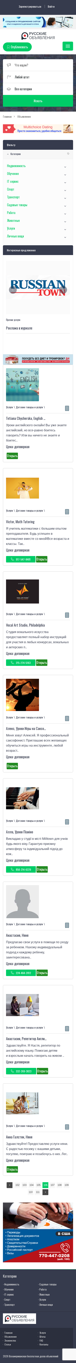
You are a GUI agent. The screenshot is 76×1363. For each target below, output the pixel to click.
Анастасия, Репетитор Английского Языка (34, 1038)
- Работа (42, 1289)
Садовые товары (17, 204)
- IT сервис (8, 1294)
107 (52, 1185)
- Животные (44, 1294)
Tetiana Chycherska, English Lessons (30, 418)
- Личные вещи (45, 1304)
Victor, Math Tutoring (20, 521)
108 (59, 1185)
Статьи (7, 1344)
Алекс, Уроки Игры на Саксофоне (28, 728)
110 (31, 1192)
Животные (13, 220)
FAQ (41, 1340)
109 (67, 1185)
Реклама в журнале (19, 327)
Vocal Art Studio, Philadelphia (25, 625)
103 (24, 1185)
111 (38, 1192)
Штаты (43, 1336)
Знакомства (10, 1340)
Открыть (12, 455)
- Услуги (42, 1299)
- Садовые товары (47, 1284)
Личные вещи (15, 236)
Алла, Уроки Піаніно (19, 831)
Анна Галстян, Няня (19, 1136)
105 (38, 1185)
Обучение (13, 173)
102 (17, 1185)
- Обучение (8, 1289)
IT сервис (13, 181)
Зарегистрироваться (30, 6)
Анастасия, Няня (17, 935)
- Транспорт (9, 1304)
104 (31, 1185)
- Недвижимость (11, 1284)
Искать (38, 101)
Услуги (11, 228)
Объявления (10, 1336)
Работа (11, 212)
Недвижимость (16, 165)
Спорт (10, 189)
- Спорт (6, 1299)
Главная (8, 1332)
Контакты (44, 1344)
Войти (51, 6)
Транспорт (13, 197)
